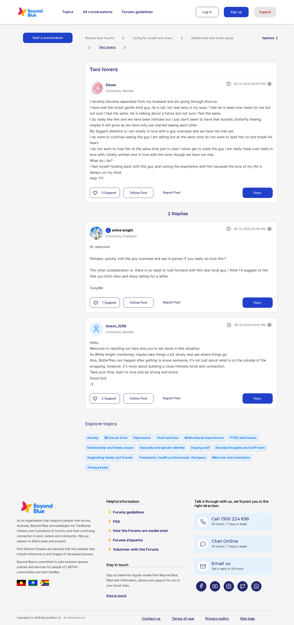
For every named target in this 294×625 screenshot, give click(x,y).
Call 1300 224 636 (230, 518)
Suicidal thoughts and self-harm (240, 447)
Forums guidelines (137, 12)
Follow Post (138, 193)
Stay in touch (116, 595)
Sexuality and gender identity (162, 447)
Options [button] (268, 38)
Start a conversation (47, 38)
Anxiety (92, 438)
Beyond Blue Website (36, 507)
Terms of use (183, 618)
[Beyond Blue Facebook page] (201, 595)
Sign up (236, 12)
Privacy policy (217, 618)
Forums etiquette (128, 540)
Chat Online (225, 541)
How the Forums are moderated (140, 530)
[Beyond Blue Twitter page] (242, 595)
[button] (95, 193)
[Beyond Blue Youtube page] (215, 595)
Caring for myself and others (153, 38)
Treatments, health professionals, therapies (172, 457)
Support (265, 12)
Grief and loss (167, 438)
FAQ (116, 521)
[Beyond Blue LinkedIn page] (256, 595)
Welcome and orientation (231, 457)
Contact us (151, 618)
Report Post (171, 192)
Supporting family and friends (110, 457)
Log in (207, 12)
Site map (247, 618)
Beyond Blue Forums (36, 12)
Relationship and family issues (212, 38)
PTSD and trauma (243, 438)
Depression (142, 438)
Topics (67, 12)
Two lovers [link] (107, 47)
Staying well (200, 447)
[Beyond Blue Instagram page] (229, 595)
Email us (221, 563)
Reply (258, 193)
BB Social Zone (115, 438)
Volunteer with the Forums (136, 549)
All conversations (98, 12)
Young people (97, 467)
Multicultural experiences (204, 438)
